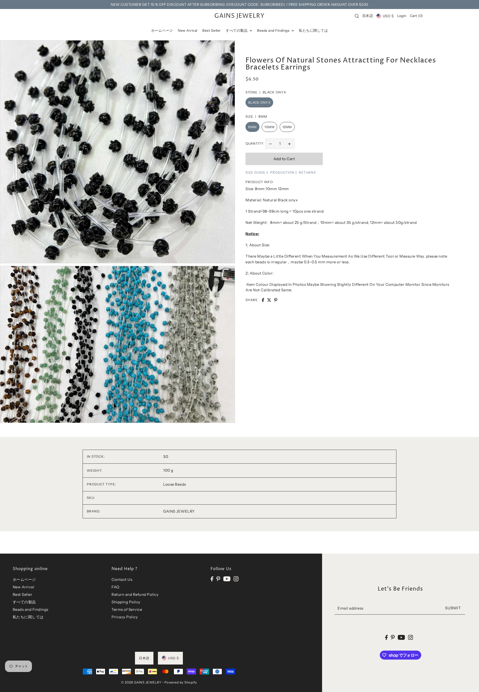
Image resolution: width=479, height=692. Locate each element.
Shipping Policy (126, 602)
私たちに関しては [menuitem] (313, 30)
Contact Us (122, 579)
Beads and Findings (30, 609)
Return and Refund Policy (135, 594)
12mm (287, 127)
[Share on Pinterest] (276, 300)
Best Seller (22, 594)
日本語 (367, 15)
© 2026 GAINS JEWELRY (141, 682)
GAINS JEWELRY (239, 16)
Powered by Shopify (180, 682)
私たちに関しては (28, 617)
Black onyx (259, 102)
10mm (269, 127)
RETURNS (307, 172)
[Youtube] (227, 579)
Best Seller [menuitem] (211, 30)
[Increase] (289, 143)
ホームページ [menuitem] (162, 30)
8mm (252, 127)
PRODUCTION (282, 172)
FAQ (116, 587)
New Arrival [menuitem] (187, 30)
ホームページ (24, 579)
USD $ (388, 16)
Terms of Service (127, 609)
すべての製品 (24, 602)
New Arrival (23, 587)
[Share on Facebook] (263, 300)
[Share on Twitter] (269, 300)
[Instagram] (236, 579)
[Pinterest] (218, 579)
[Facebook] (212, 579)
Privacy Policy (125, 617)
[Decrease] (270, 143)
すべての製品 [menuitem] (237, 30)
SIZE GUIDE (255, 172)
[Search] (357, 16)
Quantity (254, 143)
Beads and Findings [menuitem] (273, 30)
